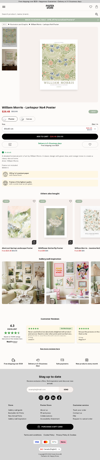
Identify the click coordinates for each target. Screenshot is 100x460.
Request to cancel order (82, 419)
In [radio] (97, 124)
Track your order (79, 410)
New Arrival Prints (15, 416)
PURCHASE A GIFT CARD (52, 427)
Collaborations (46, 416)
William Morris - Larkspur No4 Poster (45, 24)
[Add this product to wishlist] (90, 144)
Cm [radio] (93, 124)
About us (44, 410)
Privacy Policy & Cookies (66, 435)
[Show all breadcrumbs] (4, 24)
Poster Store (55, 454)
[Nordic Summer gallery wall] (23, 282)
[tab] (91, 7)
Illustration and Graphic (19, 24)
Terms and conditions (33, 435)
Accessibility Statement (50, 419)
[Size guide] (10, 144)
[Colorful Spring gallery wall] (67, 282)
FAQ (74, 416)
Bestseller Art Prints (16, 413)
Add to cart (50, 137)
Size (3, 124)
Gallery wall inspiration (17, 419)
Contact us (77, 413)
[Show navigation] (4, 7)
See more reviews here (50, 349)
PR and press (45, 413)
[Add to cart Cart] (34, 242)
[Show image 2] (9, 59)
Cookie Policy (49, 435)
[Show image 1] (9, 37)
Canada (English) (50, 449)
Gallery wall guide (15, 410)
